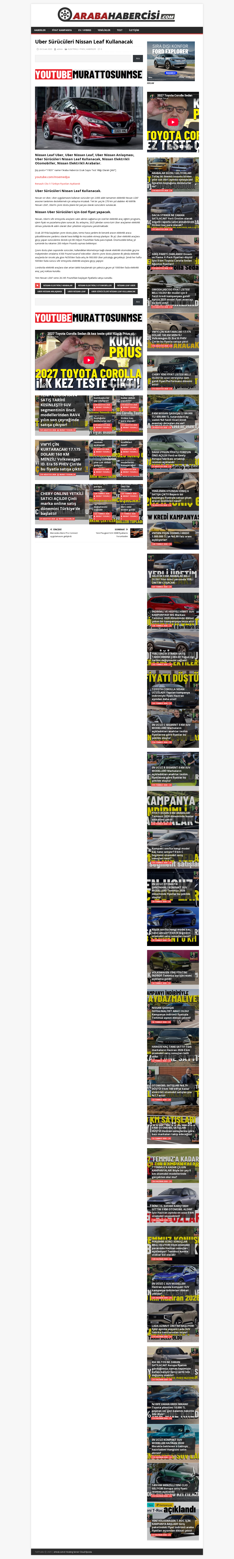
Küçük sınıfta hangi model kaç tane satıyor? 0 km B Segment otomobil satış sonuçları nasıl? (171, 933)
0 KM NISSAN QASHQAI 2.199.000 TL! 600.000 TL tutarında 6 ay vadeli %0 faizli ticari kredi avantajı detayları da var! (172, 418)
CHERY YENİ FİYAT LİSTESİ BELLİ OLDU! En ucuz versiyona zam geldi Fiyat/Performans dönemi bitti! (172, 379)
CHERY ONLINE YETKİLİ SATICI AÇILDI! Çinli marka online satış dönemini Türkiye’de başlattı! (62, 503)
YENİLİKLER (104, 30)
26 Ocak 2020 (45, 49)
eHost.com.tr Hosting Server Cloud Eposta (73, 1552)
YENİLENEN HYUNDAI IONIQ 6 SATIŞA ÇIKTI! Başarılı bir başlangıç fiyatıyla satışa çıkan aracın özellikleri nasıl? (171, 496)
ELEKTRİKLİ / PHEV (76, 49)
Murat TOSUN (66, 430)
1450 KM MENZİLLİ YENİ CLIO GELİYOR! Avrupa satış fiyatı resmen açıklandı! (170, 1488)
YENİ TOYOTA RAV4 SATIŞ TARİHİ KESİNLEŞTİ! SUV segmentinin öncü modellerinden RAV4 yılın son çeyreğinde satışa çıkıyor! (60, 409)
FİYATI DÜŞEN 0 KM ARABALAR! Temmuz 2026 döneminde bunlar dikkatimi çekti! (173, 816)
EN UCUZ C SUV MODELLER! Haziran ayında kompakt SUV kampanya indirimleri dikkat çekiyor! (170, 1288)
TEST (120, 30)
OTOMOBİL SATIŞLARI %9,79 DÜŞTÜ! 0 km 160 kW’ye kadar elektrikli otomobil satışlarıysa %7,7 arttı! (172, 1090)
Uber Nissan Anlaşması (49, 291)
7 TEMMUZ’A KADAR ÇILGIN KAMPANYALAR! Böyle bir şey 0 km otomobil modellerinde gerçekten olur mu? (171, 1172)
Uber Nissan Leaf (77, 291)
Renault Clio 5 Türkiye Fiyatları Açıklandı (57, 183)
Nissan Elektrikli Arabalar (57, 285)
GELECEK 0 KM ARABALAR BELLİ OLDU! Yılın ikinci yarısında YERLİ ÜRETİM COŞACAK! (172, 579)
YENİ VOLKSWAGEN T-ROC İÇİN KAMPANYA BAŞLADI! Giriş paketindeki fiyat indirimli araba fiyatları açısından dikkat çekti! (173, 1525)
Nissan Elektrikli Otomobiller (95, 285)
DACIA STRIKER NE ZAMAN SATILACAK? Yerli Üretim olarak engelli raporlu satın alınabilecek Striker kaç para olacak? (173, 220)
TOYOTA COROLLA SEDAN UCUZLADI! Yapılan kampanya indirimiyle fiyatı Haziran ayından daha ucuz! (171, 694)
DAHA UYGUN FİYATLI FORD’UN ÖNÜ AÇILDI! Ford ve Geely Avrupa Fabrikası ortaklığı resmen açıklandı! (171, 457)
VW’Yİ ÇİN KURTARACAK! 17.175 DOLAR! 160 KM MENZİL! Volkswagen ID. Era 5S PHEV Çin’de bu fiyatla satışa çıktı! (61, 457)
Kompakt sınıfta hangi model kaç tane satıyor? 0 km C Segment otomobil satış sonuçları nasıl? (171, 853)
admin (60, 49)
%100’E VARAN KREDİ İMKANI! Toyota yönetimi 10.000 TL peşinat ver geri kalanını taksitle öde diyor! (173, 1409)
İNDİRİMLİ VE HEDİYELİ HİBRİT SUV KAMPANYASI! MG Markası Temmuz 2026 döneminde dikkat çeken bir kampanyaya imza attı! (173, 616)
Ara (138, 58)
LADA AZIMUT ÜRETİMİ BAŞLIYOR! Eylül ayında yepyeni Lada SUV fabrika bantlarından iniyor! (173, 1329)
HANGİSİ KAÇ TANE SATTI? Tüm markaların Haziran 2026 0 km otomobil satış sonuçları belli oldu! (172, 1051)
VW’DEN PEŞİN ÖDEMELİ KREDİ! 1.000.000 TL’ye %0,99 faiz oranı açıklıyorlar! (172, 536)
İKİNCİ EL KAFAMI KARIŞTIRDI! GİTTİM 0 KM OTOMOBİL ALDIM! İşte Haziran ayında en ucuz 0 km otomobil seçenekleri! (173, 1211)
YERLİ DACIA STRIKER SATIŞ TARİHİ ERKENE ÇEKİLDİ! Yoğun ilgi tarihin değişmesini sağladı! (173, 657)
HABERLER (40, 30)
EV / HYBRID (84, 30)
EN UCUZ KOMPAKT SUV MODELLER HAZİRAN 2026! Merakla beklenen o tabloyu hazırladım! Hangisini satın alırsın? (170, 1446)
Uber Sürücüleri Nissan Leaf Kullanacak (113, 291)
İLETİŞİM (134, 30)
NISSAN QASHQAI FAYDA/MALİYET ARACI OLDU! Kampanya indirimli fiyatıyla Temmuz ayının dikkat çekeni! (171, 1012)
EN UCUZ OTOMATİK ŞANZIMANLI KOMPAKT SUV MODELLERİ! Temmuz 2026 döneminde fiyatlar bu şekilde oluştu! (171, 890)
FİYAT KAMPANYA (62, 30)
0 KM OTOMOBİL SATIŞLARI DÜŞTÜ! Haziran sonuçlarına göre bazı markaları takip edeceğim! (173, 1131)
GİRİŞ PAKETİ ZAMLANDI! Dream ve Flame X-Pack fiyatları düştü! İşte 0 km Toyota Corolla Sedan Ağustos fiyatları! (172, 259)
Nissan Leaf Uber (126, 285)
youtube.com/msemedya (52, 177)
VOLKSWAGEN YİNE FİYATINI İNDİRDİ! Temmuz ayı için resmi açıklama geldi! (172, 976)
